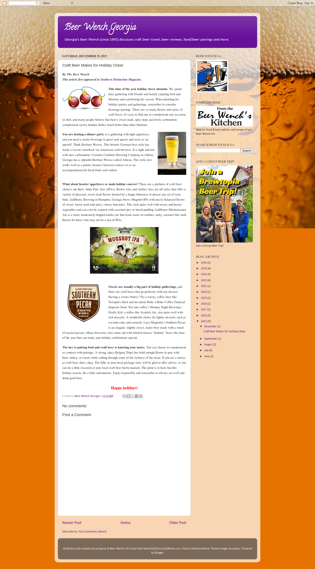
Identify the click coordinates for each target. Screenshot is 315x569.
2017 (204, 309)
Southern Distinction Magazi (119, 79)
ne (139, 79)
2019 (204, 298)
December (210, 326)
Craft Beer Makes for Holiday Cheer (224, 331)
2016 (204, 315)
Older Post (177, 523)
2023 (204, 280)
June (207, 356)
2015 (204, 321)
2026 (204, 262)
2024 (204, 274)
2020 (204, 292)
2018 (204, 303)
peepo (236, 548)
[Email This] (124, 396)
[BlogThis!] (128, 396)
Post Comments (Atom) (92, 531)
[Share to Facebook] (137, 396)
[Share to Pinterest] (141, 396)
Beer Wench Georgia (100, 28)
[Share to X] (132, 396)
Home (125, 523)
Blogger (159, 552)
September (211, 338)
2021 (204, 286)
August (208, 344)
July (206, 350)
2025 (204, 268)
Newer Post (72, 523)
